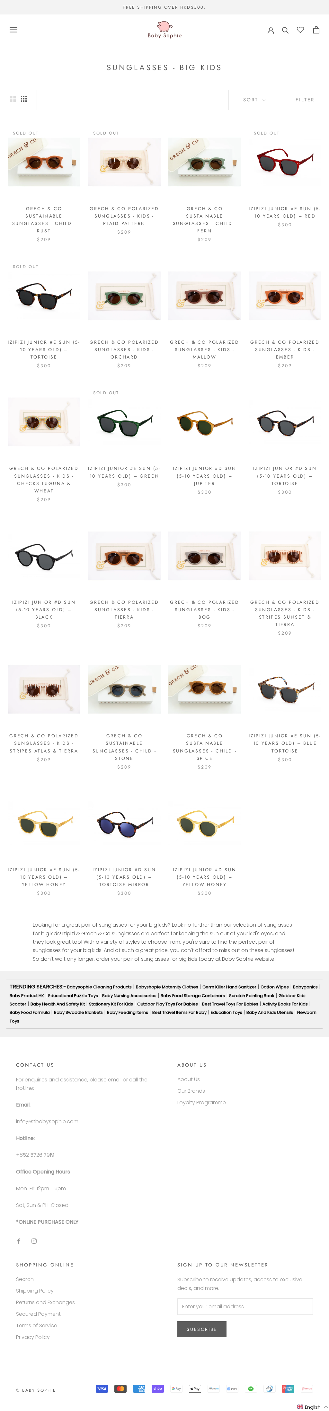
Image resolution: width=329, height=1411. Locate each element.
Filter (305, 99)
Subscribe (202, 1329)
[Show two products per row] (13, 99)
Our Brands (191, 1091)
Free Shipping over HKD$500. (164, 7)
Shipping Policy (35, 1290)
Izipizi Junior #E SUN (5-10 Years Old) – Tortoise (44, 349)
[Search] (285, 29)
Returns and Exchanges (45, 1302)
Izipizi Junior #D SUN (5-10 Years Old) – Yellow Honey (204, 877)
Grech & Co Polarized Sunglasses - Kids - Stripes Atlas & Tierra (44, 743)
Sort (252, 99)
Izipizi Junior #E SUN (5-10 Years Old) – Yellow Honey (44, 877)
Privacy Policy (33, 1337)
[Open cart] (316, 29)
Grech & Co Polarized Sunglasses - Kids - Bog (204, 609)
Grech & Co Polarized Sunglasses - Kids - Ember (285, 349)
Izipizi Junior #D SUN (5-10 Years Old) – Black (44, 609)
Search (25, 1279)
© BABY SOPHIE (36, 1390)
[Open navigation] (13, 30)
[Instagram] (34, 1241)
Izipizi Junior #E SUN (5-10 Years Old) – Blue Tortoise (285, 743)
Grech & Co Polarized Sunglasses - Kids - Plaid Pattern (124, 216)
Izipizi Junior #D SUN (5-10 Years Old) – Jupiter (204, 475)
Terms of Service (36, 1325)
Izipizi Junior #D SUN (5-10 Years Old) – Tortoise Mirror (124, 877)
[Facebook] (18, 1241)
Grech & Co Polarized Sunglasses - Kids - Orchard (124, 349)
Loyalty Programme (201, 1102)
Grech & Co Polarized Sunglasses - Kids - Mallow (204, 349)
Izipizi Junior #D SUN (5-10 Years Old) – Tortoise (285, 475)
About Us (188, 1079)
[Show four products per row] (24, 99)
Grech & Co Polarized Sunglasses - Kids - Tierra (124, 609)
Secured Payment (38, 1314)
